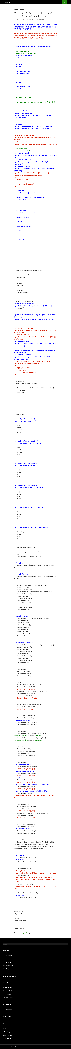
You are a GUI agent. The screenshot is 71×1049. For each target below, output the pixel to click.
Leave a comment (39, 19)
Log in (4, 1028)
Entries (6, 1031)
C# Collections (7, 962)
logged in (24, 933)
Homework (6, 1013)
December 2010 (7, 987)
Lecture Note (7, 1016)
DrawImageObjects (8, 965)
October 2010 (7, 994)
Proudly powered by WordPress (10, 1046)
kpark (29, 19)
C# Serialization (7, 955)
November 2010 (7, 991)
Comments (7, 1035)
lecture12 (5, 959)
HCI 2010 (6, 2)
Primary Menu (69, 2)
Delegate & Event (19, 913)
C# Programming (19, 9)
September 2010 (7, 997)
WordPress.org (7, 1038)
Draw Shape (6, 969)
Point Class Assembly (20, 919)
